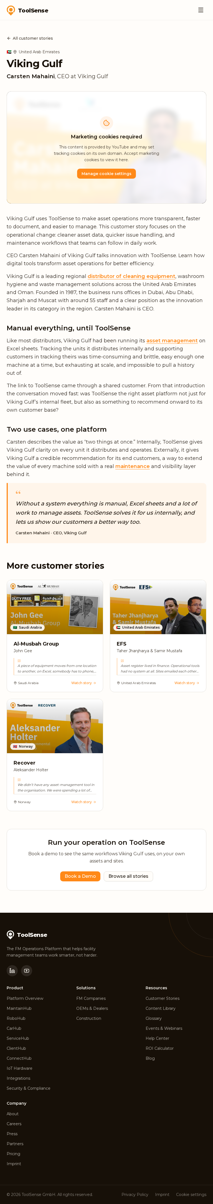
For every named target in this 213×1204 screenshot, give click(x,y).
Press (12, 1133)
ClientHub (16, 1048)
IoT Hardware (19, 1068)
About (13, 1113)
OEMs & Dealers (92, 1008)
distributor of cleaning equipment (131, 276)
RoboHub (16, 1018)
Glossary (154, 1018)
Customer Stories (162, 998)
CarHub (14, 1028)
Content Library (161, 1008)
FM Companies (91, 998)
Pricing (13, 1153)
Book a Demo (80, 876)
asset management (172, 341)
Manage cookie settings (106, 173)
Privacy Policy (134, 1194)
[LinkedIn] (12, 970)
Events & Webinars (164, 1028)
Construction (88, 1018)
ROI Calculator (160, 1048)
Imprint (14, 1163)
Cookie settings (191, 1194)
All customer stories (33, 38)
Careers (14, 1123)
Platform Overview (25, 998)
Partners (15, 1143)
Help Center (157, 1038)
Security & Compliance (28, 1088)
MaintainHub (19, 1008)
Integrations (18, 1078)
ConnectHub (19, 1058)
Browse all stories (128, 876)
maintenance (132, 466)
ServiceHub (18, 1038)
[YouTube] (26, 970)
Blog (150, 1058)
